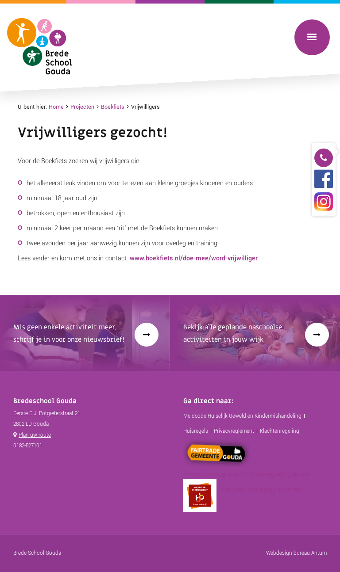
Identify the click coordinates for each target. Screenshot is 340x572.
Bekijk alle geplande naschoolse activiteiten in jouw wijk (232, 333)
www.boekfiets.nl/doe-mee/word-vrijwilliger (194, 258)
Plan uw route (35, 435)
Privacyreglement (234, 431)
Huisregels (195, 431)
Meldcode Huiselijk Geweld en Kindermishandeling (242, 416)
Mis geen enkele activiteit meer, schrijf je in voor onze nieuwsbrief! (68, 333)
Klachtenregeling (279, 431)
